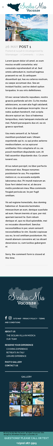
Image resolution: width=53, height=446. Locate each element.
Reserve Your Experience (19, 345)
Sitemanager (11, 54)
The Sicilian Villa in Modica (20, 335)
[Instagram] (10, 318)
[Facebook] (6, 318)
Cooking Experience (17, 349)
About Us (10, 331)
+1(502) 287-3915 (26, 443)
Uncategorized (32, 51)
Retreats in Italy (15, 352)
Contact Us (11, 365)
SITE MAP (17, 319)
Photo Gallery (13, 362)
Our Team (11, 339)
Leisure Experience (16, 356)
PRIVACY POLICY (30, 319)
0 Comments (26, 54)
